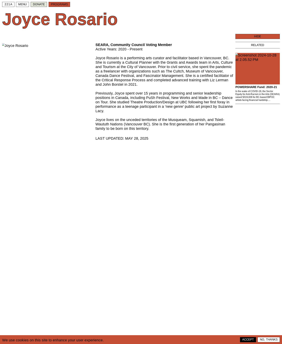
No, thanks (269, 339)
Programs (59, 4)
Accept (248, 339)
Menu (22, 4)
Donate (39, 4)
